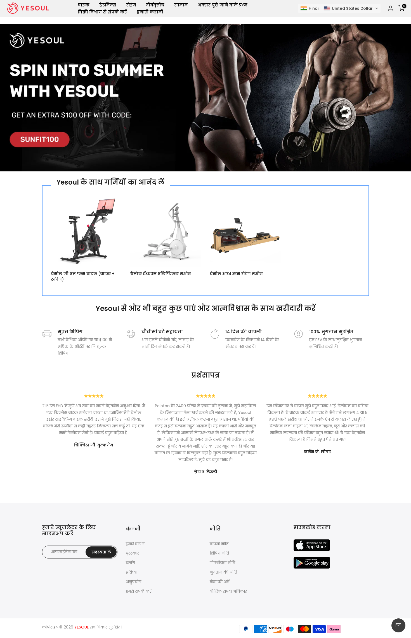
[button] (339, 8)
